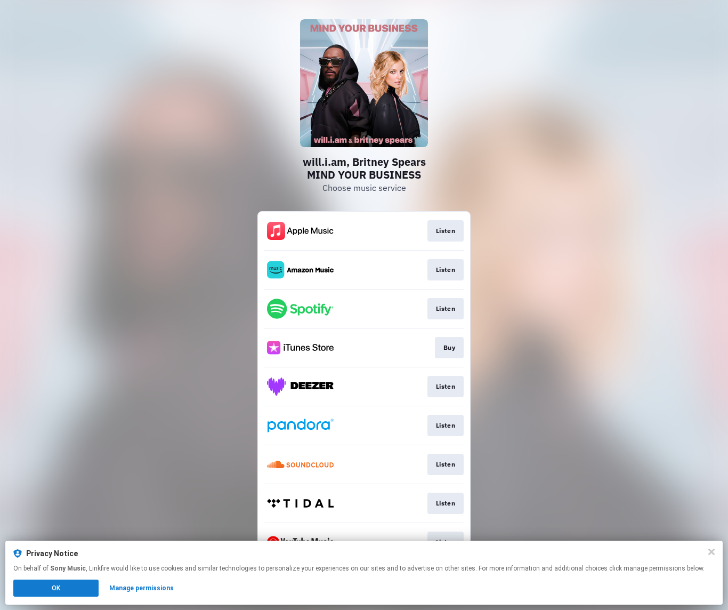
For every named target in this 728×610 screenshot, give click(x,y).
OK (56, 588)
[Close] (711, 551)
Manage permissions (141, 588)
